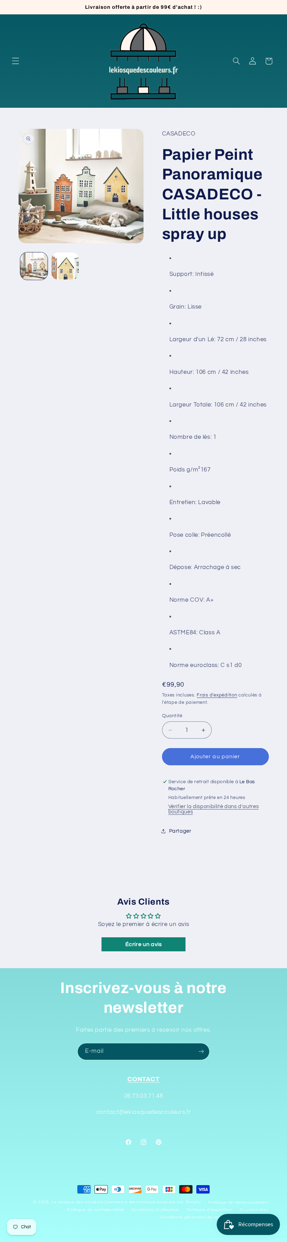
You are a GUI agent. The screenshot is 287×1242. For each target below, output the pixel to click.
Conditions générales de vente (192, 1217)
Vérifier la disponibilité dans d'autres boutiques (213, 809)
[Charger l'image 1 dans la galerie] (34, 266)
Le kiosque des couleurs (78, 1202)
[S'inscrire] (201, 1051)
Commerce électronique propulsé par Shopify (153, 1202)
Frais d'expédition (217, 695)
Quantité (172, 715)
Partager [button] (180, 831)
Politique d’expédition (210, 1210)
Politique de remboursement (238, 1202)
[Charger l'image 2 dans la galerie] (65, 266)
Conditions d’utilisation (156, 1210)
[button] (15, 61)
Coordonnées (254, 1210)
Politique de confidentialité (95, 1210)
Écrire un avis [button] (143, 944)
